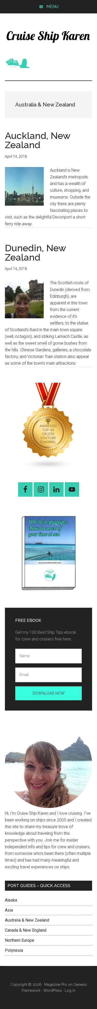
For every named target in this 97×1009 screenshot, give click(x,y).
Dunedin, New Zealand (35, 253)
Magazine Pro (55, 984)
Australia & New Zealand (27, 920)
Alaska (11, 900)
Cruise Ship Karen (48, 35)
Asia (9, 910)
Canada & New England (25, 930)
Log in (70, 990)
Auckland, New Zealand (37, 140)
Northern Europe (19, 940)
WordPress (52, 990)
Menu (52, 6)
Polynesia (14, 950)
